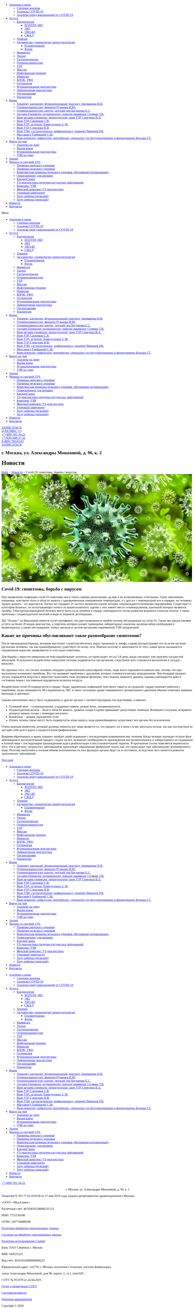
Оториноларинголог (30, 62)
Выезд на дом (18, 141)
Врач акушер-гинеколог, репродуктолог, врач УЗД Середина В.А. (59, 117)
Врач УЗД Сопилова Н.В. (33, 127)
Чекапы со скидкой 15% (24, 162)
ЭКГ (27, 28)
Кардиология (25, 21)
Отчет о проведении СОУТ (19, 1286)
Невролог (23, 76)
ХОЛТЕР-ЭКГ (33, 25)
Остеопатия (24, 83)
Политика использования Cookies (23, 1241)
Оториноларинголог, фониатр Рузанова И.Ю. (46, 107)
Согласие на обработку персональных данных (32, 1234)
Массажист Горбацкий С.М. (35, 134)
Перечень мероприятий (17, 1299)
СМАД (29, 35)
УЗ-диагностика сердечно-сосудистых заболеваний (50, 182)
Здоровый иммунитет (31, 192)
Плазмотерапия (34, 45)
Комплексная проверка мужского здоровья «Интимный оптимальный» (63, 172)
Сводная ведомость (14, 1292)
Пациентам (24, 97)
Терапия (22, 38)
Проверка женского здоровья (35, 165)
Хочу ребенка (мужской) (33, 196)
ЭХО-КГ (29, 32)
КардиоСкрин (26, 179)
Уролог (21, 56)
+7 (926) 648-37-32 (13, 437)
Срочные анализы (28, 8)
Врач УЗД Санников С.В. (33, 121)
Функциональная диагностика (36, 86)
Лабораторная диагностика (34, 90)
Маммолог (23, 52)
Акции (13, 158)
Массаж (22, 69)
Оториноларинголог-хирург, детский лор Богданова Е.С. (54, 110)
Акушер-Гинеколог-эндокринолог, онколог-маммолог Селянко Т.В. (60, 114)
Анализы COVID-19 (30, 11)
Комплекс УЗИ (26, 186)
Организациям (26, 93)
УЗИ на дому (25, 155)
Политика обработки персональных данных (30, 1228)
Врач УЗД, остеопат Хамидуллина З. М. (42, 124)
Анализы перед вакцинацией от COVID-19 (45, 15)
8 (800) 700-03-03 (13, 441)
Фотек (28, 49)
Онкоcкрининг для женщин (35, 175)
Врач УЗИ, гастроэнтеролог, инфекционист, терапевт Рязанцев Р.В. (60, 131)
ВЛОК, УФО (25, 80)
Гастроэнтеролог (28, 59)
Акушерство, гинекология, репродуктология (46, 42)
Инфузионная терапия (31, 73)
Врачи (13, 100)
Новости (14, 203)
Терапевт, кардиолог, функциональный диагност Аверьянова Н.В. (60, 103)
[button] (97, 213)
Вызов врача (25, 148)
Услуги (13, 18)
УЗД (19, 66)
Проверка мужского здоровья (36, 168)
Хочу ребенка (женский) (33, 199)
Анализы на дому (28, 144)
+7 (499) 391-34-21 (13, 434)
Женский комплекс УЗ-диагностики (40, 189)
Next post (7, 760)
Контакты (15, 206)
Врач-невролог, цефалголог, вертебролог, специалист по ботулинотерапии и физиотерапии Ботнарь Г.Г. (84, 138)
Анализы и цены (20, 4)
